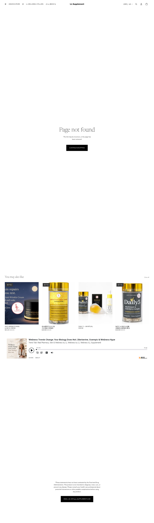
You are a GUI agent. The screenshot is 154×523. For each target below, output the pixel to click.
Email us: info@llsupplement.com (77, 499)
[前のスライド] (8, 303)
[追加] (35, 321)
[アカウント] (141, 4)
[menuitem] (51, 4)
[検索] (136, 4)
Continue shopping (77, 148)
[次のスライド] (35, 303)
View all (146, 277)
